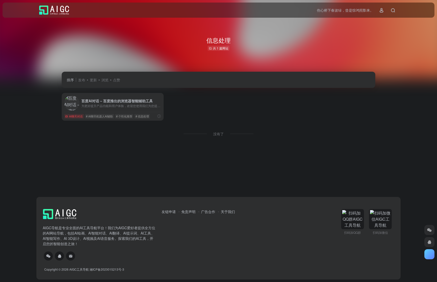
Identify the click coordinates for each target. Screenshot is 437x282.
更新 (93, 79)
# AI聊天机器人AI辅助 (99, 116)
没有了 (218, 133)
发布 (81, 79)
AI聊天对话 (76, 116)
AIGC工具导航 (79, 269)
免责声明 (188, 211)
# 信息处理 (142, 116)
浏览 (104, 79)
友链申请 (169, 211)
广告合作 (208, 211)
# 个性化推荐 (124, 116)
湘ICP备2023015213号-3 (107, 269)
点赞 (116, 79)
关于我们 (228, 211)
